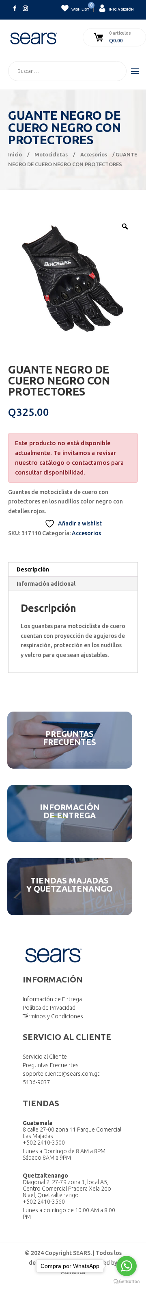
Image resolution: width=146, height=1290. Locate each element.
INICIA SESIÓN (121, 9)
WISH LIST (80, 7)
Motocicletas (51, 154)
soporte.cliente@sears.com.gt (61, 1073)
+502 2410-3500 (44, 1142)
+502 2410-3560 (44, 1201)
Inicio (15, 154)
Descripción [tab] (33, 569)
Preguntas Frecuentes (51, 1065)
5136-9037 (36, 1082)
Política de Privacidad (49, 1007)
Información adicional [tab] (46, 583)
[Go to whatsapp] (126, 1266)
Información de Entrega (52, 999)
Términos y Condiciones (53, 1016)
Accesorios (93, 154)
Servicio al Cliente (45, 1056)
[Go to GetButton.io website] (127, 1281)
